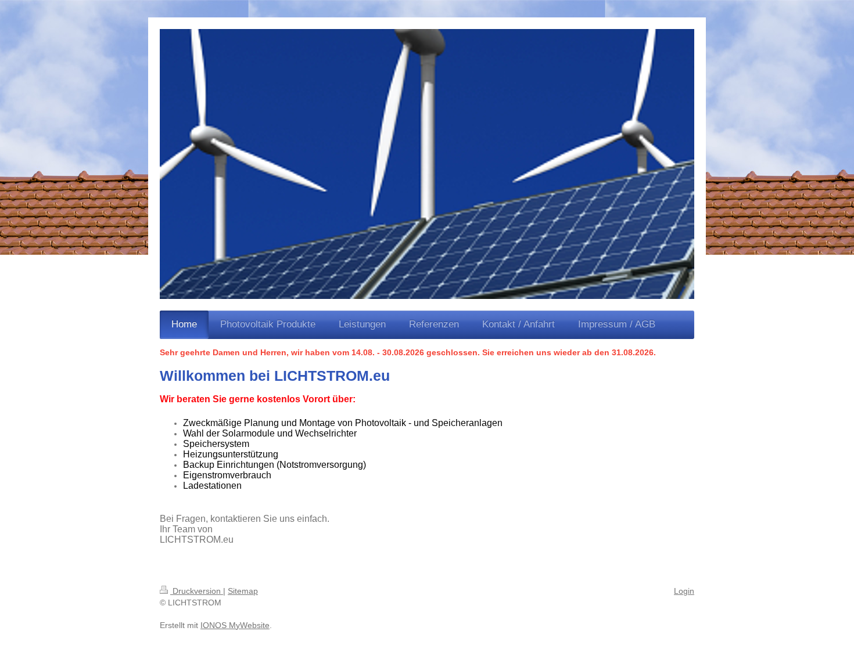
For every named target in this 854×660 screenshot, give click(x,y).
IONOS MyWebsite (235, 625)
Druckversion (196, 591)
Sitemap (243, 591)
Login (684, 591)
